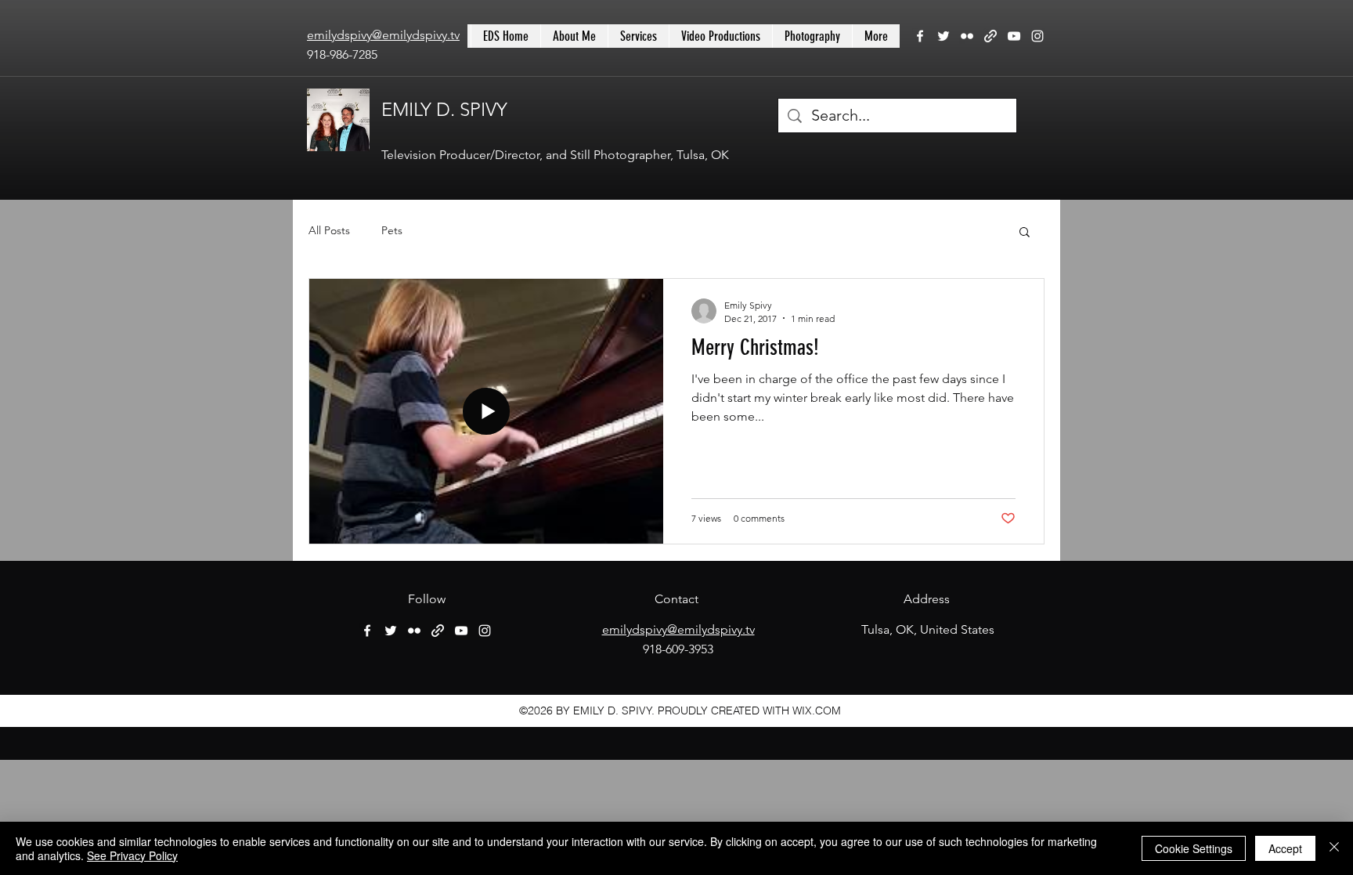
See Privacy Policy (132, 855)
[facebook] (920, 36)
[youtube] (1014, 36)
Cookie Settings (1193, 848)
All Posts (329, 230)
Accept (1285, 848)
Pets (391, 230)
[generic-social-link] (990, 36)
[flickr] (967, 36)
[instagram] (1037, 36)
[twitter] (943, 36)
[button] (1024, 233)
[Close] (1334, 848)
